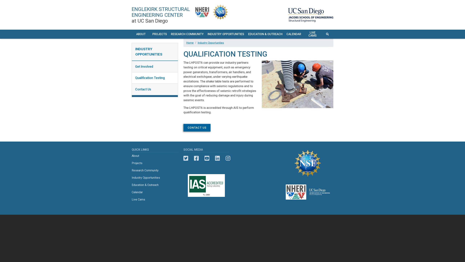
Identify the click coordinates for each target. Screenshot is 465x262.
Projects (137, 163)
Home (190, 42)
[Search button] (327, 34)
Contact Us (143, 89)
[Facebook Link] (196, 158)
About (135, 156)
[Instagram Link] (228, 158)
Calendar (293, 34)
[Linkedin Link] (217, 158)
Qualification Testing (150, 78)
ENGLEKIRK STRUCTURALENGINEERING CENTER (161, 15)
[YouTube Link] (207, 158)
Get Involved (144, 66)
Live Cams (312, 34)
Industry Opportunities (211, 42)
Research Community (145, 170)
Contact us (197, 127)
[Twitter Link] (185, 158)
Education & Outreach (145, 185)
